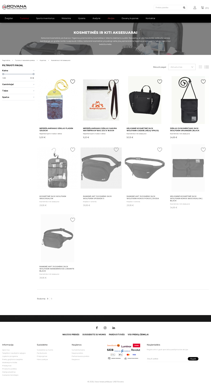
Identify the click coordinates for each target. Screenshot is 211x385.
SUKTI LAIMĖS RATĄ (134, 216)
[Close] (146, 163)
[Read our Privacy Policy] (145, 206)
